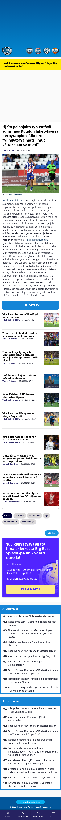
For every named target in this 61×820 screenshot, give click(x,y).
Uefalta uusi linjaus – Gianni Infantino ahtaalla (19, 377)
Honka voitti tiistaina (13, 200)
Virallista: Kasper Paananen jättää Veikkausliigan (19, 438)
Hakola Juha (34, 515)
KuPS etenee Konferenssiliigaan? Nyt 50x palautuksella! (30, 65)
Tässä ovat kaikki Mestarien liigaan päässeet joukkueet (19, 334)
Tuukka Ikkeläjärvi (11, 319)
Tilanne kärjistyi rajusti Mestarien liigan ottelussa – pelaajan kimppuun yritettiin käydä (20, 356)
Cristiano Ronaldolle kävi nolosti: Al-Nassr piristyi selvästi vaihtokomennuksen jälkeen (32, 770)
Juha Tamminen (15, 194)
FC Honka (19, 515)
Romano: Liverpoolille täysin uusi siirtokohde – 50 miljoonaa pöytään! (21, 496)
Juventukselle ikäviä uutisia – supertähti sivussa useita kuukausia (30, 784)
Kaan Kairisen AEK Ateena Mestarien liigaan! (18, 396)
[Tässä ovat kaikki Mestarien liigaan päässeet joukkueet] (51, 339)
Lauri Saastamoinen (12, 501)
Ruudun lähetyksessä (37, 239)
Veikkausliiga (28, 521)
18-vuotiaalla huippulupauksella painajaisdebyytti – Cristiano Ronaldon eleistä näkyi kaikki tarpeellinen (33, 752)
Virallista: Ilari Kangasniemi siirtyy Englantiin (19, 414)
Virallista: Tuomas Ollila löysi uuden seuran (20, 315)
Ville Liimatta (8, 150)
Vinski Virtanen (9, 338)
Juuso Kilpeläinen (10, 464)
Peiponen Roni (10, 521)
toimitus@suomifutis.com (30, 802)
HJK (46, 515)
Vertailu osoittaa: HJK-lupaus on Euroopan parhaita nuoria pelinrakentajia (31, 762)
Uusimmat (11, 609)
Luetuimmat (12, 701)
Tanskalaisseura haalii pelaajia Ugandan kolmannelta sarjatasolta (30, 741)
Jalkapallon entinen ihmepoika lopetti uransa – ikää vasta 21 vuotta (21, 477)
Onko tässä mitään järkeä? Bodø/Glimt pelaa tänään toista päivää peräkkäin (21, 458)
